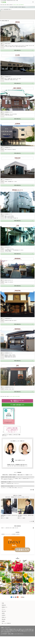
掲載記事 (31, 489)
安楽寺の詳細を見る (17, 392)
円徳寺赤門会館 (17, 290)
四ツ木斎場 (17, 55)
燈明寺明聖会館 (17, 258)
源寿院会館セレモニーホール (17, 190)
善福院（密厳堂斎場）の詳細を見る (17, 119)
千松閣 (17, 225)
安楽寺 (17, 365)
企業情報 (2, 627)
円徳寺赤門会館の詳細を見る (17, 324)
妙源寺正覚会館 (17, 158)
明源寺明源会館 (17, 328)
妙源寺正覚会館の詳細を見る (17, 185)
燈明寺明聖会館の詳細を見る (17, 286)
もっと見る (31, 521)
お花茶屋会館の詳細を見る (17, 153)
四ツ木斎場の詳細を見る (17, 83)
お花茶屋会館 (17, 123)
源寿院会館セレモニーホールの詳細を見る (17, 220)
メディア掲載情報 (17, 472)
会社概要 (3, 621)
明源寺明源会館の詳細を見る (17, 361)
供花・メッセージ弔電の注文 (6, 623)
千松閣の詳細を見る (17, 254)
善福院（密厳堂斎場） (17, 88)
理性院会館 (17, 22)
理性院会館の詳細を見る (17, 50)
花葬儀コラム (4, 617)
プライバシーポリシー (7, 627)
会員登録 (3, 613)
